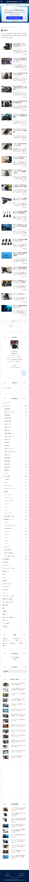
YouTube (23, 375)
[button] (25, 388)
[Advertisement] (14, 780)
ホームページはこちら (14, 17)
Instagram (23, 371)
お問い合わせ (21, 875)
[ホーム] (2, 27)
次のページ (14, 321)
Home (7, 873)
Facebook (23, 373)
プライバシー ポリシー (14, 877)
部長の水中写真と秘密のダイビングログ (14, 1)
